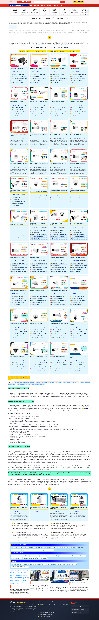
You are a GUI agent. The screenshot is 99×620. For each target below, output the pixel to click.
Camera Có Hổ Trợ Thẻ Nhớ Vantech (49, 19)
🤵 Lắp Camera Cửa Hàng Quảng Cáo (21, 532)
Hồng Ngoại (37, 51)
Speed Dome (62, 51)
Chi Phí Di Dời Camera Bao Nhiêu (58, 584)
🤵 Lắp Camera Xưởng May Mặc (20, 523)
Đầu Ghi (56, 5)
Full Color (44, 51)
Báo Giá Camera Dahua (16, 550)
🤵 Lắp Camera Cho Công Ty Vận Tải (60, 523)
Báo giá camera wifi (46, 5)
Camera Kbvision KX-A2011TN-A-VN (71, 382)
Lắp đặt (19, 2)
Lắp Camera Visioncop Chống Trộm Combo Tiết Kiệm (53, 564)
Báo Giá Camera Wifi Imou (60, 547)
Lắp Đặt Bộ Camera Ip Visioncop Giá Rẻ (19, 566)
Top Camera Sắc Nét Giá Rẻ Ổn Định (75, 547)
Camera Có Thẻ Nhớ (13, 42)
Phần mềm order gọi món (77, 612)
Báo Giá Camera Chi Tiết (16, 547)
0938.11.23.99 (78, 2)
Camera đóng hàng (76, 606)
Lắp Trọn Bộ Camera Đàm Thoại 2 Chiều (20, 564)
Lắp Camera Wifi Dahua (42, 558)
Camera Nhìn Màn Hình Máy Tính (30, 547)
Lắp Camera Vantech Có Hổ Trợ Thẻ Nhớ (49, 48)
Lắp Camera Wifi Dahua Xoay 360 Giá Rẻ (49, 555)
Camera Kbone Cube (34, 555)
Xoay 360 (56, 51)
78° (32, 51)
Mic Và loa (22, 51)
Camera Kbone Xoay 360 (16, 558)
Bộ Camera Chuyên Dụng (35, 564)
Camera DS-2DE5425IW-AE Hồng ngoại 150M (24, 382)
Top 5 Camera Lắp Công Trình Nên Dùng (31, 550)
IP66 (73, 51)
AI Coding (69, 51)
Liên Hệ (62, 5)
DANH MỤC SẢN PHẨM (18, 5)
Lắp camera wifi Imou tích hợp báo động (20, 555)
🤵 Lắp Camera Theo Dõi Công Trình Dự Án (62, 532)
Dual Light (28, 51)
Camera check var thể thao (78, 609)
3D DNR (77, 51)
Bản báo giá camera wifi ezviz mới (45, 547)
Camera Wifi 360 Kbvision (65, 555)
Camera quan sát (34, 5)
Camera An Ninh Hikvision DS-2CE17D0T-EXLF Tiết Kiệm (48, 382)
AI (47, 51)
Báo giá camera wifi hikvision (47, 550)
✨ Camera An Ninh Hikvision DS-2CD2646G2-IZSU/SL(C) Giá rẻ (31, 384)
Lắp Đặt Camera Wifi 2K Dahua (78, 555)
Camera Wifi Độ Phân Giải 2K (29, 558)
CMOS (51, 51)
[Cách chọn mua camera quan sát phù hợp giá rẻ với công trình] (88, 12)
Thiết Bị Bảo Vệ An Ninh (71, 564)
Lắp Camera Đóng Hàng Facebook (19, 585)
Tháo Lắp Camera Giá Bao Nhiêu (77, 582)
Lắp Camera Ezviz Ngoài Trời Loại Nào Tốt (40, 583)
